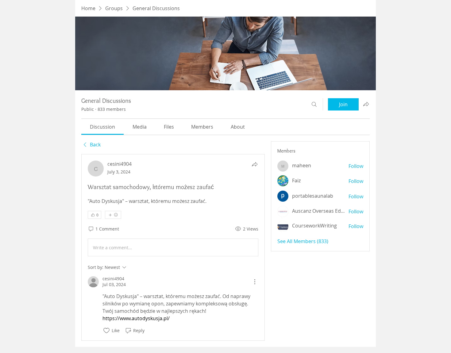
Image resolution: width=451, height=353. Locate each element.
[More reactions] (113, 215)
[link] (102, 126)
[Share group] (366, 104)
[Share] (254, 164)
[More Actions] (254, 281)
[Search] (314, 104)
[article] (173, 247)
